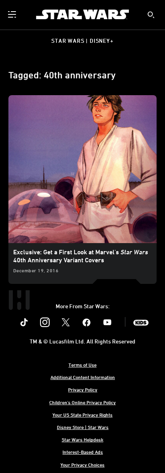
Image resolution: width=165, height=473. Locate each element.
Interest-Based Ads (82, 452)
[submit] (151, 14)
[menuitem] (13, 14)
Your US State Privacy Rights (82, 414)
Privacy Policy (82, 389)
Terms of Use (82, 364)
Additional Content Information (82, 377)
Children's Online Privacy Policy (82, 402)
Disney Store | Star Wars (83, 427)
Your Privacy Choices (82, 464)
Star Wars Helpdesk (82, 439)
